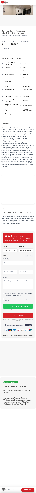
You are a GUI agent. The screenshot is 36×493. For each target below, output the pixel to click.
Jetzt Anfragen (18, 315)
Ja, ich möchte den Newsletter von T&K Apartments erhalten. (18, 299)
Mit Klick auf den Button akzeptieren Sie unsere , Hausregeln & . (19, 294)
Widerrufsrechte (17, 295)
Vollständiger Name (8, 259)
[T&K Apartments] (5, 2)
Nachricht (5, 277)
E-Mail (4, 268)
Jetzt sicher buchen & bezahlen (18, 306)
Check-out (21, 246)
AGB (31, 293)
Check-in (5, 246)
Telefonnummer (23, 268)
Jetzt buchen (28, 490)
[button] (3, 489)
